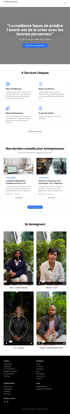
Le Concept (39, 366)
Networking (7, 393)
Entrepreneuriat (8, 386)
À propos (39, 378)
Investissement (8, 389)
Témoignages (40, 373)
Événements (39, 369)
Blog (37, 371)
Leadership (7, 391)
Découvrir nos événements (35, 45)
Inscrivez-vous (40, 376)
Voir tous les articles (35, 207)
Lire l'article (18, 197)
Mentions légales (41, 386)
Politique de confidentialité (43, 389)
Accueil (38, 364)
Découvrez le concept (35, 131)
